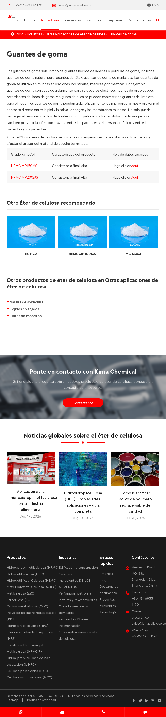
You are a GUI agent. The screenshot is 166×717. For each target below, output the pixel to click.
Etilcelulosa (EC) (19, 599)
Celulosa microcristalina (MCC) (29, 677)
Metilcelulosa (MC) (20, 593)
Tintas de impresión (26, 315)
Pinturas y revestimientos (78, 599)
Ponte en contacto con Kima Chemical (83, 370)
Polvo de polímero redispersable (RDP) (31, 615)
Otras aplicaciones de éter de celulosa (75, 33)
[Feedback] (145, 712)
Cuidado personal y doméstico (73, 609)
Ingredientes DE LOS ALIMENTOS (74, 583)
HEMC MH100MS (82, 253)
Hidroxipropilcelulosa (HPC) (27, 625)
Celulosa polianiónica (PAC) (27, 670)
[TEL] (103, 712)
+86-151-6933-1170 (27, 4)
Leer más (30, 479)
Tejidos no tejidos (24, 308)
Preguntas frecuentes (108, 602)
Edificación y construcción (78, 567)
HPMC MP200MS (24, 177)
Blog (103, 579)
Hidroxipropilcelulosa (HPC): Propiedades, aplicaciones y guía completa (83, 501)
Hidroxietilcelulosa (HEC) (25, 573)
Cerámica (65, 573)
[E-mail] (62, 712)
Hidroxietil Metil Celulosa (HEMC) (31, 580)
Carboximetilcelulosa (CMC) (27, 606)
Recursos (72, 19)
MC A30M (133, 253)
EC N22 (31, 253)
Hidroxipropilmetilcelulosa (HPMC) (33, 567)
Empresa (114, 19)
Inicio (19, 33)
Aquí (134, 165)
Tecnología (108, 612)
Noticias (93, 19)
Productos (26, 19)
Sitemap (12, 700)
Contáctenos (139, 19)
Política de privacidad (41, 700)
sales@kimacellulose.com (76, 4)
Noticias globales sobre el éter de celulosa (83, 434)
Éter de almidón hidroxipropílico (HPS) (31, 635)
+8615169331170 (145, 636)
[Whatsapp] (20, 712)
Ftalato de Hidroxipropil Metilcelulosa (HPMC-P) (25, 647)
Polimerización (69, 625)
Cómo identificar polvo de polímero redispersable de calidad (135, 501)
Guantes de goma (123, 33)
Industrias (50, 19)
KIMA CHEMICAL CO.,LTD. (53, 696)
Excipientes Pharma (73, 619)
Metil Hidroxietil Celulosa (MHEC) (31, 586)
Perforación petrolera (75, 593)
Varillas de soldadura (26, 301)
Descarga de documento (109, 589)
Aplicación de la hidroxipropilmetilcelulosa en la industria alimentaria (31, 500)
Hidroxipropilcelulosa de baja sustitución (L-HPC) (28, 660)
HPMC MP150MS (24, 165)
